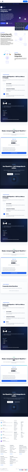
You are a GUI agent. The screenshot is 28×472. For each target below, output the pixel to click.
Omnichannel (15, 439)
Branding (15, 438)
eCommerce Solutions (3, 446)
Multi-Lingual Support (3, 448)
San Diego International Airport (4, 457)
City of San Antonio (3, 462)
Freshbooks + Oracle (12, 446)
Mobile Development (3, 451)
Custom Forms (2, 449)
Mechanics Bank (2, 460)
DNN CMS (11, 450)
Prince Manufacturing (3, 461)
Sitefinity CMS (11, 451)
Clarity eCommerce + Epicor (13, 448)
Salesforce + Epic (12, 447)
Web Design (2, 447)
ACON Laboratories (3, 458)
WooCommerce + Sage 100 (13, 452)
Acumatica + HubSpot (12, 449)
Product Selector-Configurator (4, 450)
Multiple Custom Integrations (4, 452)
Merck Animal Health (3, 459)
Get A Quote (25, 1)
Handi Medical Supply (3, 463)
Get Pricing (3, 23)
